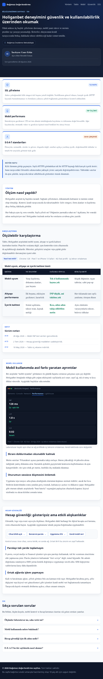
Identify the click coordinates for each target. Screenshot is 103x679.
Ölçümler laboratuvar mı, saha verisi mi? (24, 620)
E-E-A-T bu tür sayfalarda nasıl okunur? (24, 648)
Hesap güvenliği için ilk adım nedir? (21, 638)
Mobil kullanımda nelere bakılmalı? (22, 629)
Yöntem (68, 4)
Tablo (76, 4)
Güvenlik (91, 4)
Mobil (83, 4)
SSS (99, 4)
